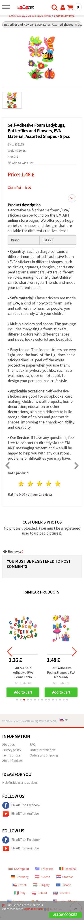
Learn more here (33, 909)
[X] (4, 905)
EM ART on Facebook (25, 805)
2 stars (30, 483)
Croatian (67, 877)
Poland (42, 893)
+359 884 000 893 (64, 16)
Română (70, 869)
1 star (21, 483)
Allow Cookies (65, 915)
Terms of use (11, 755)
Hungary (44, 885)
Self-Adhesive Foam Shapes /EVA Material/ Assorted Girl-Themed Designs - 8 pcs (61, 673)
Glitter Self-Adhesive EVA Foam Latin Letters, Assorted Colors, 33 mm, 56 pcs (23, 673)
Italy (23, 893)
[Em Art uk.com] (23, 7)
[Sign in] (63, 7)
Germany (23, 877)
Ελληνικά (47, 869)
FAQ (32, 744)
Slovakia (64, 893)
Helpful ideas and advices (20, 782)
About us (8, 744)
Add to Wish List (22, 163)
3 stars (39, 483)
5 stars (57, 483)
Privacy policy (11, 750)
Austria (45, 877)
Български (21, 869)
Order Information (42, 750)
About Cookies (12, 761)
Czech (22, 885)
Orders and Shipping (44, 755)
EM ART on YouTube (25, 813)
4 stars (48, 483)
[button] (17, 700)
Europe (66, 885)
